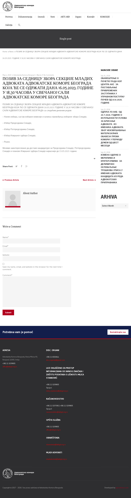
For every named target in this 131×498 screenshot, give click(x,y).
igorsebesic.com (122, 487)
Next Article (88, 180)
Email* (5, 246)
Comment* (7, 275)
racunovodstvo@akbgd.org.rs (57, 412)
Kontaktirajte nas (118, 332)
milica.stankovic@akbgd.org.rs (57, 391)
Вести (39, 75)
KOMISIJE (105, 16)
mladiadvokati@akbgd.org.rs (56, 459)
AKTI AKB (65, 16)
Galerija (8, 25)
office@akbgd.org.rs (10, 367)
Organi (78, 16)
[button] (19, 25)
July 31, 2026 (105, 76)
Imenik (41, 16)
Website (6, 255)
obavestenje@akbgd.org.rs (56, 444)
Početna (9, 16)
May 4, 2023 (7, 75)
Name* (6, 237)
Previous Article (12, 180)
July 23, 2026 (105, 109)
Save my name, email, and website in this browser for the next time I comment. (32, 268)
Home (5, 51)
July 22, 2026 (105, 152)
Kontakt (91, 16)
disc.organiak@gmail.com (55, 360)
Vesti (52, 16)
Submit (8, 312)
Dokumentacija (25, 16)
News (11, 51)
